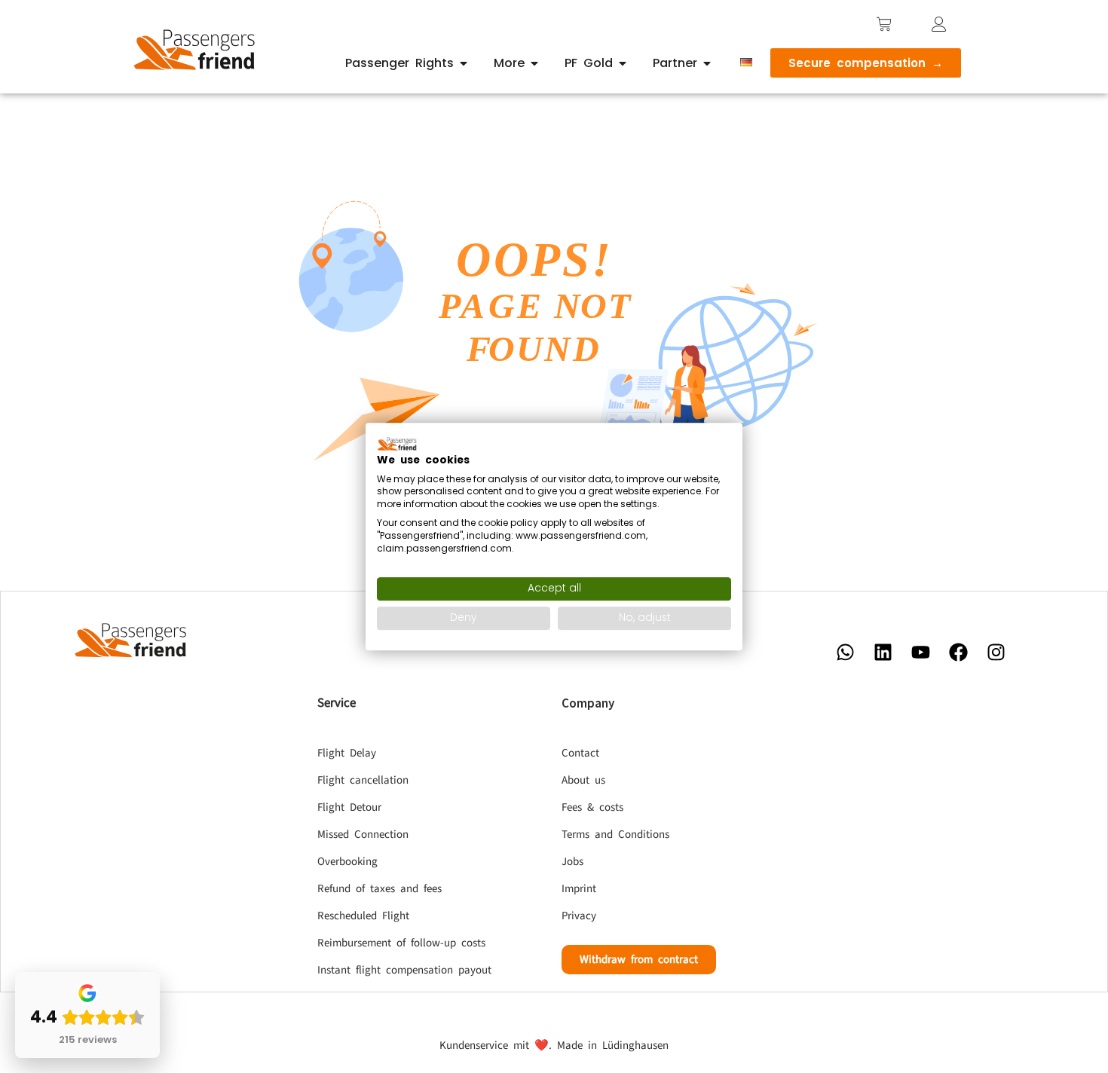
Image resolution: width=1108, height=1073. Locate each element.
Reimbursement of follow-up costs (401, 943)
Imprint (579, 889)
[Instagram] (996, 652)
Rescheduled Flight (363, 916)
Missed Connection (363, 834)
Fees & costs (592, 807)
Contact (580, 753)
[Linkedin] (882, 652)
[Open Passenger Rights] (464, 63)
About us (583, 780)
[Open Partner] (707, 63)
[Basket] (884, 24)
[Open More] (534, 63)
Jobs (572, 862)
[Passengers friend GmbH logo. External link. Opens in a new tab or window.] (397, 444)
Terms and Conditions (615, 834)
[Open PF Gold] (623, 63)
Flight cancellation (363, 780)
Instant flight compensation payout (404, 970)
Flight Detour (349, 807)
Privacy (579, 916)
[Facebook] (958, 652)
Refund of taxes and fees (379, 889)
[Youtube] (920, 652)
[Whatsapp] (845, 652)
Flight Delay (346, 753)
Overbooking (347, 862)
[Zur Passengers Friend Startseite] (195, 50)
